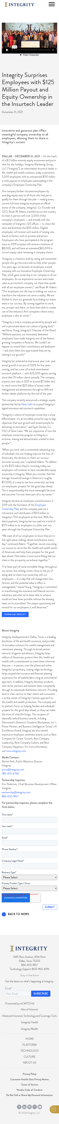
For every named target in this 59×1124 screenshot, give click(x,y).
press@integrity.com (13, 769)
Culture (29, 1057)
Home (29, 1039)
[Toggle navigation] (52, 4)
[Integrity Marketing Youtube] (40, 1106)
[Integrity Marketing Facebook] (19, 1106)
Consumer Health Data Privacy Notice (29, 1079)
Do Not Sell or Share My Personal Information (29, 1095)
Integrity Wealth (29, 1029)
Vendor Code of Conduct (29, 1090)
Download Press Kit (15, 614)
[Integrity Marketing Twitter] (34, 1106)
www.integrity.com (16, 751)
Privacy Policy (29, 1074)
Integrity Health (29, 1022)
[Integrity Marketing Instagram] (29, 1106)
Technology (29, 1051)
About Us (29, 1063)
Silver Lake (27, 404)
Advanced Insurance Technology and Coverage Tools (29, 1016)
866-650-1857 (10, 796)
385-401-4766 (10, 774)
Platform (29, 1045)
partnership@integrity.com (16, 792)
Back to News (18, 914)
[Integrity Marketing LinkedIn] (24, 1106)
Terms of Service (29, 1084)
